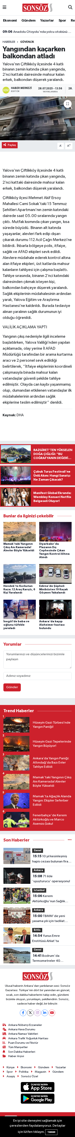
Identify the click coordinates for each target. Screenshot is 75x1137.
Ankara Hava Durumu (21, 1029)
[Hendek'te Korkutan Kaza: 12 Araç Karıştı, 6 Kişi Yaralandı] (19, 573)
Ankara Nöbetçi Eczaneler (25, 1024)
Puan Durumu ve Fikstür (23, 1042)
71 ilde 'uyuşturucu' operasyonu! (51, 878)
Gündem (28, 20)
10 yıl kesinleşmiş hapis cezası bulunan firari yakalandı (51, 859)
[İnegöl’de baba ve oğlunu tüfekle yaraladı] (19, 609)
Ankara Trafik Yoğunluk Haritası (28, 1038)
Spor (62, 20)
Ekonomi (10, 20)
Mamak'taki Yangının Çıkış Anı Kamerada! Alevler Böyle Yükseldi (18, 547)
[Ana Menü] (4, 7)
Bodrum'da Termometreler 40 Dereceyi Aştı (46, 959)
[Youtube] (52, 1013)
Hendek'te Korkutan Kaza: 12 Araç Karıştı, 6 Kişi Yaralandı (19, 589)
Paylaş (12, 144)
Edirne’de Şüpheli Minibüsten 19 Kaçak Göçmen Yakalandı (53, 589)
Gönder (12, 687)
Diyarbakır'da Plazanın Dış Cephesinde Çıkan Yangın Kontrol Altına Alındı (54, 551)
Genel (37, 850)
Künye (11, 1067)
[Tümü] (70, 840)
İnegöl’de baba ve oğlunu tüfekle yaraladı (16, 625)
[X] (30, 1013)
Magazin (40, 1071)
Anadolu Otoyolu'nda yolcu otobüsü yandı (38, 32)
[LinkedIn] (44, 1013)
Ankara (38, 870)
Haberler (9, 42)
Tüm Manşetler (18, 1047)
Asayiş (11, 1076)
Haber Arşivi (16, 1056)
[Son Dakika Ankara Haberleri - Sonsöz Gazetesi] (37, 7)
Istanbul (39, 890)
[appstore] (37, 1087)
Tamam (51, 1132)
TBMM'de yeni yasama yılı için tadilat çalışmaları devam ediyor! (51, 919)
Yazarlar (47, 20)
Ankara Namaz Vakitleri (23, 1033)
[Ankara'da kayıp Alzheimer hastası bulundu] (55, 609)
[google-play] (37, 1099)
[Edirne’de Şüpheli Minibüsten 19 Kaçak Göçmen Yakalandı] (55, 573)
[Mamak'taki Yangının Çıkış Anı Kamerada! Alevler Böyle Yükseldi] (19, 531)
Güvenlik (27, 42)
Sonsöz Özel (29, 1076)
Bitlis (37, 930)
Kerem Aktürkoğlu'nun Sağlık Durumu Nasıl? (48, 899)
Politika (23, 1071)
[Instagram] (37, 1013)
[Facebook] (23, 1013)
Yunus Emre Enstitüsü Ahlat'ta (46, 938)
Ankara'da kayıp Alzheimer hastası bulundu (52, 625)
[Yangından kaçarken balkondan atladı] (37, 118)
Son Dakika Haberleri (21, 1051)
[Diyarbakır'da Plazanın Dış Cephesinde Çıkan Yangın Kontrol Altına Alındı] (55, 531)
